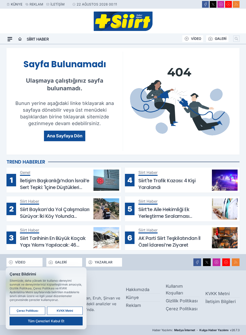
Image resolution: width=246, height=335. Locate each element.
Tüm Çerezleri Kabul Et (46, 321)
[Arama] (236, 39)
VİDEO (196, 39)
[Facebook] (205, 4)
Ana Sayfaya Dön (64, 135)
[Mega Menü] (9, 39)
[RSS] (236, 4)
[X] (213, 4)
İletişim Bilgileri (220, 301)
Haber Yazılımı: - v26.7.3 (196, 330)
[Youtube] (228, 4)
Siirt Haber (38, 39)
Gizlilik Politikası (182, 300)
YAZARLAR (103, 262)
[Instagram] (220, 4)
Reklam (36, 4)
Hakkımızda (137, 289)
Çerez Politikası (181, 308)
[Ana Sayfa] (20, 39)
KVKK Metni (217, 293)
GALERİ (221, 39)
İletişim (57, 4)
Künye (16, 4)
